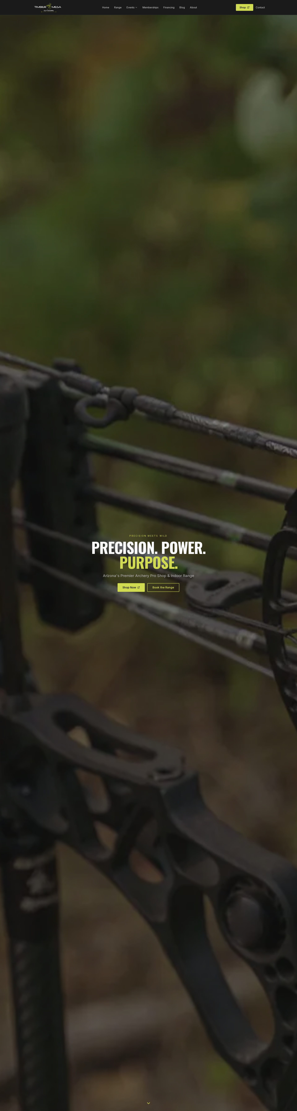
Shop (243, 7)
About (193, 7)
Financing (168, 7)
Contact (260, 7)
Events (130, 7)
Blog (182, 7)
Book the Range (163, 587)
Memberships (150, 7)
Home (105, 7)
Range (118, 7)
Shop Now (129, 587)
